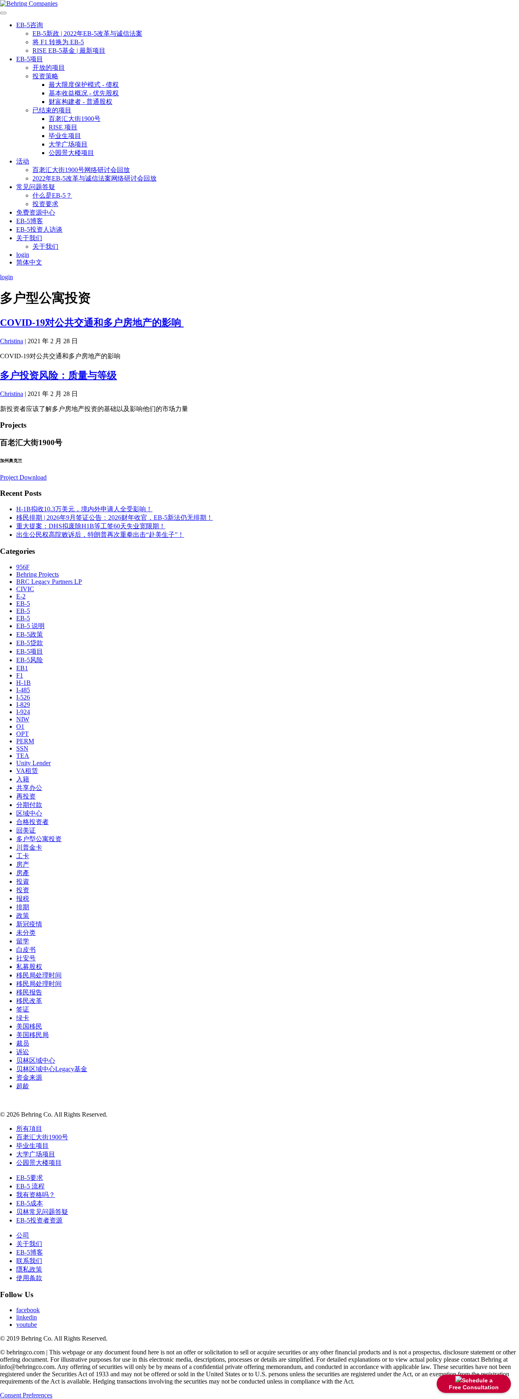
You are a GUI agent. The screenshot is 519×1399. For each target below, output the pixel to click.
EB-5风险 (29, 659)
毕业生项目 (65, 135)
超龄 (22, 1086)
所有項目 (29, 1128)
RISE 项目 (63, 127)
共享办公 (29, 787)
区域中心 (29, 813)
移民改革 (29, 1000)
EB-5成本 (29, 1203)
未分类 (26, 932)
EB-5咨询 (29, 25)
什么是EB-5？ (52, 195)
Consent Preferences (26, 1395)
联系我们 (29, 1260)
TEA (22, 755)
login (22, 254)
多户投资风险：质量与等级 (58, 375)
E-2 (21, 596)
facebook (28, 1309)
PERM (25, 741)
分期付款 (29, 804)
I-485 (23, 690)
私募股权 (29, 966)
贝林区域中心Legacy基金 (51, 1068)
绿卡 (22, 1017)
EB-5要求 (29, 1177)
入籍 (22, 779)
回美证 (26, 830)
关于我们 (29, 238)
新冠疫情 (29, 924)
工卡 (22, 855)
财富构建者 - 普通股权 (80, 101)
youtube (26, 1324)
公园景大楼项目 (71, 152)
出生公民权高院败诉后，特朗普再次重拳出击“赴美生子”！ (100, 534)
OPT (22, 733)
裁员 (22, 1043)
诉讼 (22, 1051)
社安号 (26, 958)
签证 (22, 1009)
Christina (11, 341)
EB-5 (23, 603)
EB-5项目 (29, 59)
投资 (22, 890)
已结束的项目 (51, 110)
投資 (22, 881)
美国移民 (29, 1026)
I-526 (23, 697)
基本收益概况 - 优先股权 (84, 93)
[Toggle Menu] (3, 13)
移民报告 (29, 992)
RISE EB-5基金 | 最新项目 (68, 50)
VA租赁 (27, 770)
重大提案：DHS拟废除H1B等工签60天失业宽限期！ (90, 526)
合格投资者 (32, 821)
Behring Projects (37, 574)
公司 (22, 1235)
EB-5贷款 (29, 642)
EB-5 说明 (30, 625)
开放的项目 (48, 67)
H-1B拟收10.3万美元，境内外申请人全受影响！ (84, 509)
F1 (19, 675)
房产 (22, 864)
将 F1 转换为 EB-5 (58, 42)
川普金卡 (29, 847)
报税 (22, 898)
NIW (22, 719)
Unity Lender (33, 763)
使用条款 (29, 1277)
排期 (22, 907)
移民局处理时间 (39, 975)
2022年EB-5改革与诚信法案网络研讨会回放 (94, 178)
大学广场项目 (68, 144)
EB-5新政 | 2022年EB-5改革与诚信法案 (87, 33)
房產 (22, 873)
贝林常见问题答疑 (42, 1211)
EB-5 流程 (30, 1186)
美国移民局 (32, 1034)
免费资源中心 (35, 212)
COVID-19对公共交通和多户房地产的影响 (92, 322)
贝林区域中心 (35, 1060)
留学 (22, 941)
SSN (22, 748)
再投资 (26, 796)
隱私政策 (29, 1269)
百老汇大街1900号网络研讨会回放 (81, 169)
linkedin (26, 1317)
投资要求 (45, 203)
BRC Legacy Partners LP (49, 581)
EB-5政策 (29, 634)
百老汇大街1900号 (75, 118)
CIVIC (25, 588)
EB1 (22, 668)
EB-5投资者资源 (39, 1220)
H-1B (23, 682)
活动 (22, 161)
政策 (22, 915)
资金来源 (29, 1077)
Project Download (23, 477)
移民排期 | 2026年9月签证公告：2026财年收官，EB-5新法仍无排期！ (114, 517)
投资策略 (45, 76)
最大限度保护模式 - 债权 (84, 84)
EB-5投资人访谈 (39, 229)
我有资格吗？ (35, 1194)
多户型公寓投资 (39, 838)
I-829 (23, 704)
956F (23, 567)
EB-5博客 (29, 220)
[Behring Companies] (29, 3)
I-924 (23, 711)
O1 (20, 726)
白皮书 (26, 949)
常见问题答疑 (35, 186)
